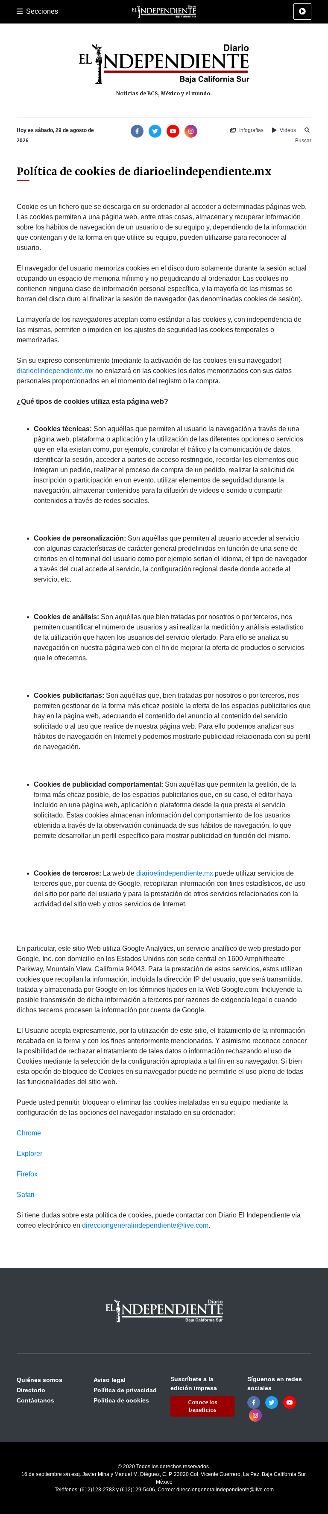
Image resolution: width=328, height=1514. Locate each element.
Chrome (29, 1133)
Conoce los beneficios (202, 1406)
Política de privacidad (125, 1390)
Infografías (251, 130)
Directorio (31, 1390)
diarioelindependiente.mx (55, 370)
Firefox (27, 1174)
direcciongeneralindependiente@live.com (145, 1225)
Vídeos (287, 130)
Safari (26, 1194)
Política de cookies (121, 1400)
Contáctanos (35, 1400)
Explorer (29, 1153)
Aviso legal (110, 1379)
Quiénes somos (39, 1379)
